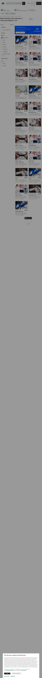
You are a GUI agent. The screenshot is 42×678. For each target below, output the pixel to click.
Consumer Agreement (9, 670)
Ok (7, 673)
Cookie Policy (12, 676)
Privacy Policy (23, 670)
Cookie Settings (16, 673)
